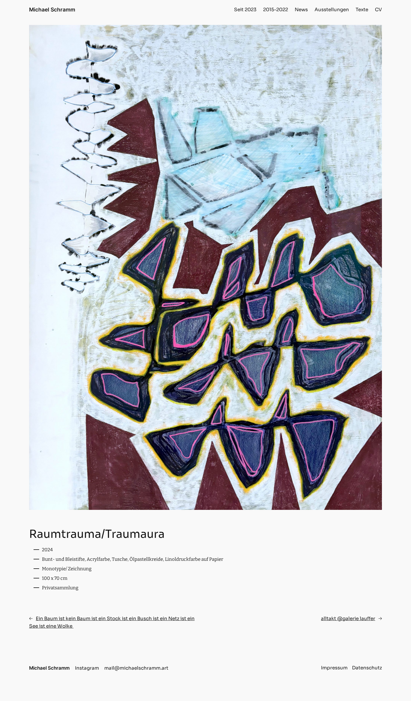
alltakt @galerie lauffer (348, 619)
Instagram (87, 668)
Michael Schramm (52, 9)
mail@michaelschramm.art (136, 668)
